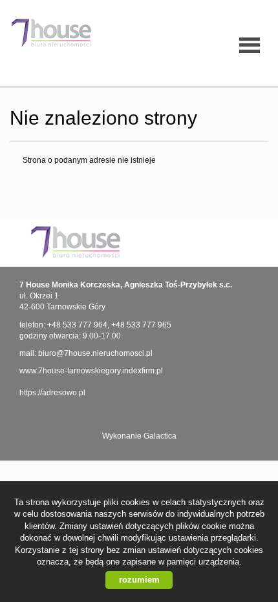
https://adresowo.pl (52, 392)
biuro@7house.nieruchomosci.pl (95, 353)
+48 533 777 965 (141, 324)
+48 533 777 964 (77, 324)
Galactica (160, 436)
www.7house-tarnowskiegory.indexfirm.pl (91, 370)
